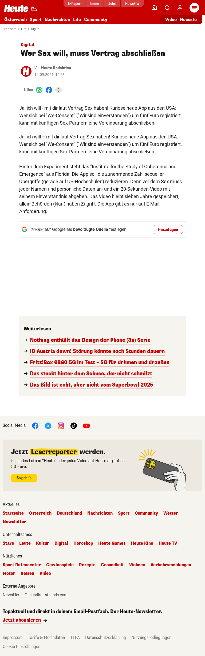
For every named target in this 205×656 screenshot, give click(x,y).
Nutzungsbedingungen (151, 637)
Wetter (170, 513)
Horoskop (83, 543)
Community (95, 19)
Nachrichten (100, 513)
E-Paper (74, 3)
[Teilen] (58, 90)
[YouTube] (86, 425)
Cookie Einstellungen (21, 646)
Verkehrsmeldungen (171, 565)
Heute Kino (142, 543)
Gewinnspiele (60, 565)
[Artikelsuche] (167, 8)
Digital (35, 29)
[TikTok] (73, 425)
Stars (8, 543)
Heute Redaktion (56, 68)
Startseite (9, 29)
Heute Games (111, 543)
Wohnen (137, 565)
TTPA (75, 637)
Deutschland (69, 513)
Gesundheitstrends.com (46, 595)
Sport (35, 19)
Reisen (27, 573)
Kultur (42, 543)
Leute (25, 543)
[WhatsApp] (39, 89)
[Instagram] (61, 425)
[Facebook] (49, 89)
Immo (94, 3)
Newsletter (14, 521)
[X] (48, 425)
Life (77, 19)
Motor (9, 573)
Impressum (13, 637)
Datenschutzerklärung (105, 637)
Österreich (15, 19)
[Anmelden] (180, 8)
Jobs (112, 3)
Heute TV (168, 543)
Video (171, 19)
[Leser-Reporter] (154, 8)
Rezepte (87, 565)
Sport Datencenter (22, 565)
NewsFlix (132, 3)
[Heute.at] (16, 8)
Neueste (188, 19)
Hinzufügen (168, 229)
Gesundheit (112, 565)
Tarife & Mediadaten (46, 637)
